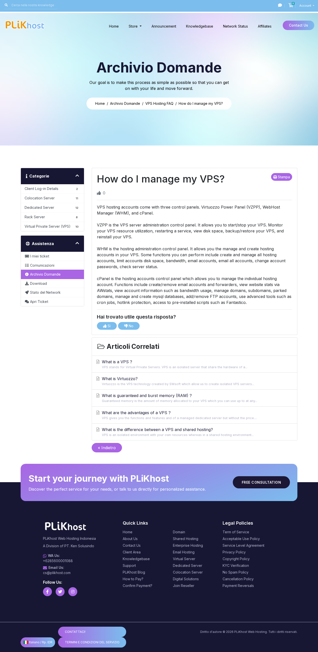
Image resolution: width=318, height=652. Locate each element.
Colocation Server (188, 572)
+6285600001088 (58, 561)
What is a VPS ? (174, 364)
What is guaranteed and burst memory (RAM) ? (179, 398)
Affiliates (265, 26)
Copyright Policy (236, 559)
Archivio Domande (125, 103)
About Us (130, 539)
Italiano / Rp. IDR (40, 642)
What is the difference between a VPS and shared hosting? (178, 432)
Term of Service (236, 532)
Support (129, 565)
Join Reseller (183, 585)
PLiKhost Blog (134, 572)
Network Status (235, 26)
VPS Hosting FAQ (159, 103)
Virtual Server (184, 559)
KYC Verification (236, 565)
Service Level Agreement (243, 545)
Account (305, 5)
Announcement (164, 26)
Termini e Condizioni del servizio (92, 642)
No (130, 326)
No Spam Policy (235, 572)
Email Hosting (184, 552)
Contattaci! (75, 632)
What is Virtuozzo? (178, 381)
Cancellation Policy (238, 579)
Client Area (132, 552)
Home (114, 26)
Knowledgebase (199, 26)
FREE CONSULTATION (261, 482)
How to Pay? (133, 579)
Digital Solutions (186, 579)
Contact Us (298, 25)
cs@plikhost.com (57, 573)
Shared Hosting (185, 539)
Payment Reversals (238, 585)
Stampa (283, 177)
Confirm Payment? (137, 585)
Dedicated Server (187, 565)
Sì (109, 326)
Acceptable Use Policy (241, 539)
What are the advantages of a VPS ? (179, 415)
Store (134, 26)
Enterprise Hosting (188, 545)
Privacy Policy (234, 552)
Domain (179, 532)
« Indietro (107, 447)
